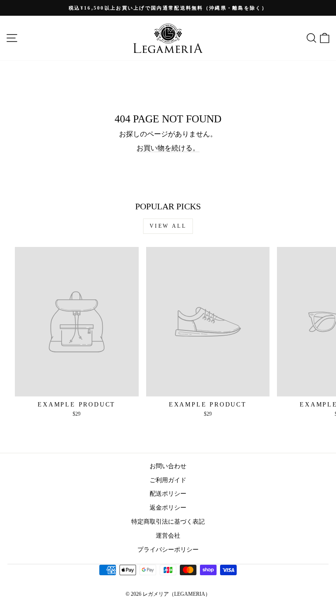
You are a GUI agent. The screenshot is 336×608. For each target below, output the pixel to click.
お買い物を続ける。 (168, 148)
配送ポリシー (168, 493)
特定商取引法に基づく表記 (168, 521)
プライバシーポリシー (168, 549)
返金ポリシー (168, 507)
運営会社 (168, 535)
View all (168, 226)
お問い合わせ (168, 465)
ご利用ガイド (168, 479)
